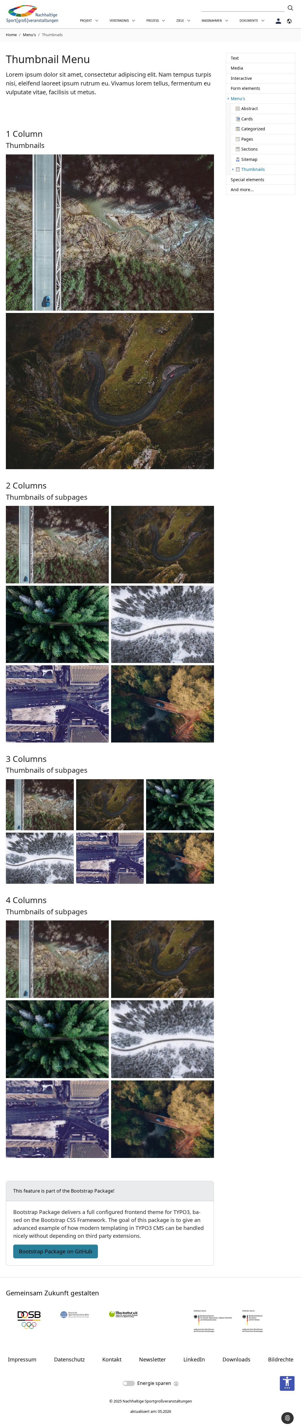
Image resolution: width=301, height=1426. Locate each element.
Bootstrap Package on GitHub (55, 1251)
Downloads (236, 1359)
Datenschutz (69, 1359)
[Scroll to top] (287, 1402)
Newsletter (152, 1359)
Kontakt (111, 1359)
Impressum (22, 1359)
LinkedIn (194, 1359)
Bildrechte (280, 1359)
